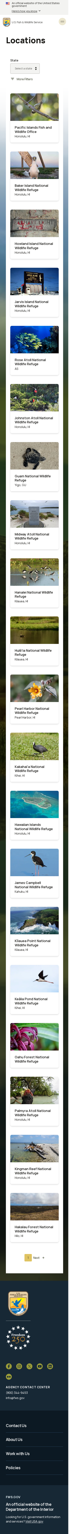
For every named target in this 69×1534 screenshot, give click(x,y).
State (14, 60)
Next (36, 1257)
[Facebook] (9, 1366)
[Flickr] (9, 1377)
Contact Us (16, 1425)
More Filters (25, 79)
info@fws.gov (15, 1398)
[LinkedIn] (50, 1366)
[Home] (18, 1303)
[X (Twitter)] (29, 1366)
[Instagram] (19, 1366)
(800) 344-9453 (17, 1393)
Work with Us (17, 1453)
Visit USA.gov (34, 1521)
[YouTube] (40, 1366)
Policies (13, 1467)
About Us (14, 1439)
